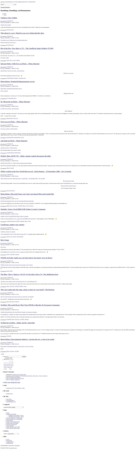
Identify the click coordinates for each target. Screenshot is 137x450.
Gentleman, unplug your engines (12, 225)
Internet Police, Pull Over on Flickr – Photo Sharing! (20, 64)
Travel (22, 137)
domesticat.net (9, 393)
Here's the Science (10, 190)
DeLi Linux (5, 240)
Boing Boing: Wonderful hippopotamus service (18, 81)
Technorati (8, 336)
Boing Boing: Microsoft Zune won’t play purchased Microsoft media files (27, 194)
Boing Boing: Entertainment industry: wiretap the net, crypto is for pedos (27, 339)
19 (5, 365)
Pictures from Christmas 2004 (13, 421)
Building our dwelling (11, 414)
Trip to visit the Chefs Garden (13, 428)
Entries (9, 440)
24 (12, 365)
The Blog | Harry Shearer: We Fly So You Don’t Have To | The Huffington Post (29, 274)
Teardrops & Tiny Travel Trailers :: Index (15, 388)
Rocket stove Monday (15, 377)
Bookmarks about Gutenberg (12, 375)
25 (4, 367)
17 (12, 364)
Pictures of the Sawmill (11, 424)
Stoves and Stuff (10, 425)
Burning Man (9, 118)
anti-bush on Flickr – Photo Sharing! (14, 141)
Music (24, 205)
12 (5, 364)
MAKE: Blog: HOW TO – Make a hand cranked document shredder (26, 156)
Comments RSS (31, 1)
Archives (5, 433)
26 (5, 367)
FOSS (7, 254)
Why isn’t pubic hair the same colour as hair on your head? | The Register (28, 290)
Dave (3, 22)
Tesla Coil (15, 118)
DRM (7, 205)
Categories (5, 407)
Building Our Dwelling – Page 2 (16, 416)
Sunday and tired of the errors (17, 378)
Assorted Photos (10, 78)
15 (9, 364)
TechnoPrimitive (5, 7)
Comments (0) (10, 20)
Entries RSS (24, 1)
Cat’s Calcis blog (4, 333)
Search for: (5, 356)
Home (4, 13)
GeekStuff (22, 221)
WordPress (17, 445)
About (4, 14)
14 (8, 364)
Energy (14, 236)
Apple (7, 60)
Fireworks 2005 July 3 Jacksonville (14, 419)
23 (11, 365)
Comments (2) (10, 66)
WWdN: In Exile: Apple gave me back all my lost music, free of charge (26, 258)
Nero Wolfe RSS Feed (13, 382)
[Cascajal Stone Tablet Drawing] (68, 185)
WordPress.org (9, 443)
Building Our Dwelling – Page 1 (16, 415)
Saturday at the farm (15, 379)
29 (9, 367)
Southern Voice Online (9, 18)
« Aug (5, 368)
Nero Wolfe (9, 399)
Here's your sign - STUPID (16, 205)
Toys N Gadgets (16, 60)
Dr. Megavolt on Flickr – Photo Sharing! (15, 102)
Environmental (20, 236)
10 (12, 362)
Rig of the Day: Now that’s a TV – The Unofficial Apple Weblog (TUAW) (27, 48)
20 (7, 365)
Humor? (16, 78)
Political (21, 286)
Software (17, 254)
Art (7, 98)
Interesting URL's (12, 98)
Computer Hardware (11, 221)
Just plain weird (10, 29)
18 (4, 365)
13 (7, 364)
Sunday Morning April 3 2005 (13, 427)
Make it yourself (10, 168)
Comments (9, 441)
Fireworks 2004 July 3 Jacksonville (14, 418)
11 (4, 364)
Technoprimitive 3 (10, 400)
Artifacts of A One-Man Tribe (19, 374)
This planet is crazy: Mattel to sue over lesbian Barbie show (22, 33)
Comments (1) (10, 197)
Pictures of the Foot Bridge (12, 423)
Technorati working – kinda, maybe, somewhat (18, 323)
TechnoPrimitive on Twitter (11, 1)
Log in (7, 439)
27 (7, 367)
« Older (2, 354)
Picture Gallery (9, 420)
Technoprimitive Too (11, 401)
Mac (11, 60)
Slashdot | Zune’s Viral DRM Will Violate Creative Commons (23, 209)
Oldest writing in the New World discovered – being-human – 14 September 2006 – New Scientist (36, 171)
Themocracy (14, 448)
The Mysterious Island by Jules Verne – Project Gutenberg (34, 375)
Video (29, 221)
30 (11, 367)
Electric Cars (9, 236)
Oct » (10, 368)
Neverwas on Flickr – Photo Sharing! (14, 122)
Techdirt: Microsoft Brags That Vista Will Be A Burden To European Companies (30, 305)
